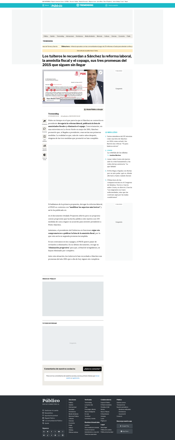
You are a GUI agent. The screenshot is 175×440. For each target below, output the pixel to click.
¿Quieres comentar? (92, 369)
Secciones (72, 400)
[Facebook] (51, 431)
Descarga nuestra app (124, 421)
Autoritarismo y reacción (92, 432)
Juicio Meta (100, 1)
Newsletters (48, 413)
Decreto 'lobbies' (74, 1)
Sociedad (71, 409)
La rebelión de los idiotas (117, 152)
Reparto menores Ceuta (57, 1)
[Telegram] (51, 435)
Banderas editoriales (125, 409)
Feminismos (79, 36)
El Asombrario (105, 414)
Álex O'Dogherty (107, 1)
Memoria (99, 36)
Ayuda (46, 423)
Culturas (106, 36)
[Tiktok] (47, 435)
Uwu (86, 407)
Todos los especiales (91, 434)
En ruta (87, 414)
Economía (122, 36)
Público (51, 401)
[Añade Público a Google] (43, 431)
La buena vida (89, 405)
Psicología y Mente (90, 409)
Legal (103, 424)
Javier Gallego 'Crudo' (118, 1)
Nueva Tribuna (105, 411)
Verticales (88, 400)
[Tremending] (84, 5)
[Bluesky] (58, 431)
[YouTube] (43, 435)
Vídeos (71, 427)
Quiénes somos (121, 402)
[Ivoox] (62, 435)
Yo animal (87, 416)
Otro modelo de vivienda (92, 427)
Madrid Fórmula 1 (83, 1)
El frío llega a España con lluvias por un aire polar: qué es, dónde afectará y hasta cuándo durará (119, 173)
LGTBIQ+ (66, 1)
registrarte (75, 378)
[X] (55, 431)
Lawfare (87, 425)
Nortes (103, 409)
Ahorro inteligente (90, 411)
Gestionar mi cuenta (51, 410)
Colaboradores (106, 400)
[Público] (56, 5)
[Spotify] (55, 435)
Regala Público (49, 418)
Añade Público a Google (94, 109)
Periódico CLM (105, 407)
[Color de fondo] (44, 155)
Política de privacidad (107, 432)
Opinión (52, 36)
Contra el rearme (90, 430)
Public (128, 36)
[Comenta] (44, 129)
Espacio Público (105, 402)
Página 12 (103, 421)
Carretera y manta (90, 418)
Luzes (102, 418)
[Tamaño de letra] (44, 146)
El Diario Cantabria (106, 405)
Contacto (119, 416)
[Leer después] (44, 136)
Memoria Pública (74, 416)
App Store (125, 431)
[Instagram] (62, 431)
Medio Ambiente (90, 36)
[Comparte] (44, 121)
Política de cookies (106, 430)
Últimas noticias (73, 432)
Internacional (70, 36)
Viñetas (71, 430)
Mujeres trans (92, 1)
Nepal (126, 1)
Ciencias (113, 36)
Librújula (103, 416)
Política (46, 36)
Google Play (125, 426)
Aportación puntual (51, 415)
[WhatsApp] (58, 435)
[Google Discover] (47, 431)
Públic (70, 425)
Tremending (60, 36)
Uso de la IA (122, 414)
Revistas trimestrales (92, 422)
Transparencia (121, 405)
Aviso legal (104, 427)
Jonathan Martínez (115, 155)
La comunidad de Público (53, 421)
